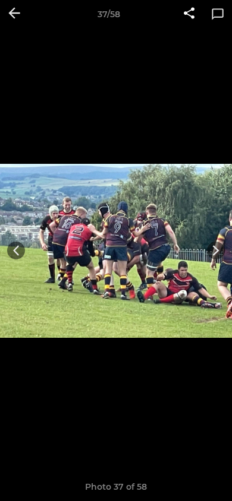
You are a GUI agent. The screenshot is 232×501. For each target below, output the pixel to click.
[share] (189, 14)
